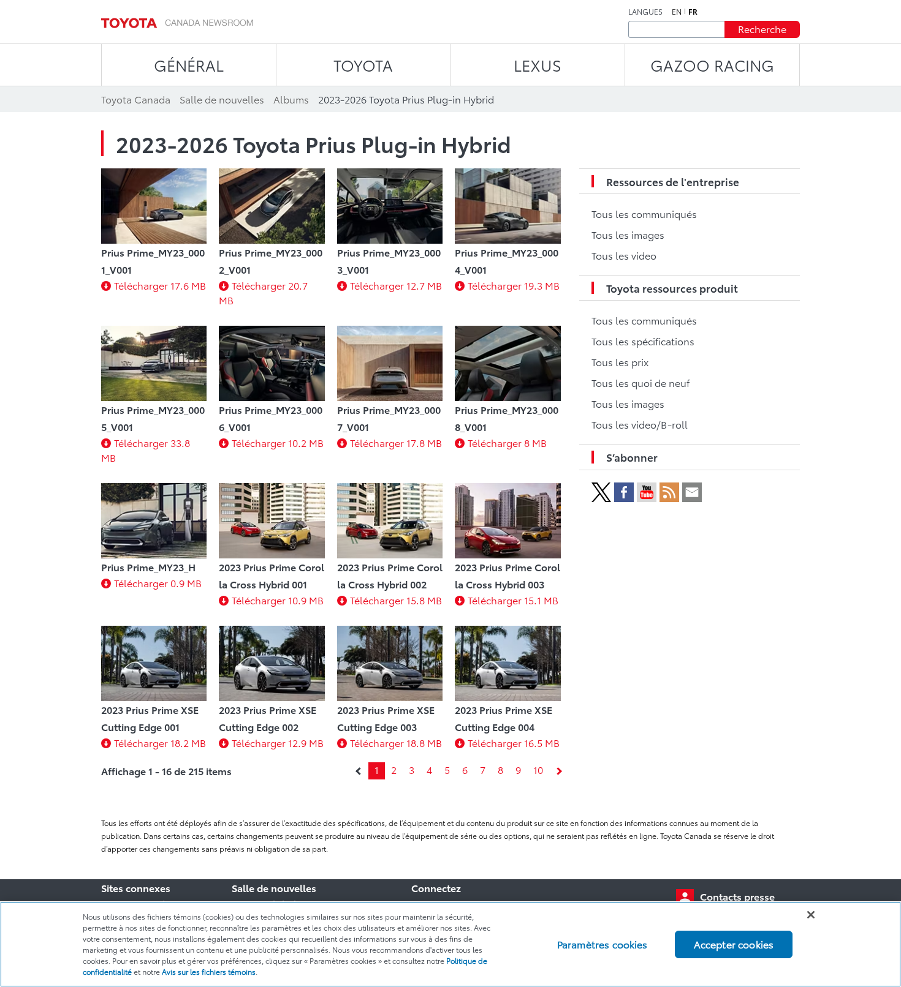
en (677, 12)
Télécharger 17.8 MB (396, 442)
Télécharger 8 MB (507, 442)
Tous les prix (619, 362)
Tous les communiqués (644, 213)
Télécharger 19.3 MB (514, 285)
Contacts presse (737, 896)
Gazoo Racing (712, 64)
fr (693, 12)
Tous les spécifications (642, 341)
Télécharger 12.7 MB (396, 285)
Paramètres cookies (602, 944)
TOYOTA (363, 64)
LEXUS (537, 64)
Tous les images (627, 234)
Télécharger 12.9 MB (278, 742)
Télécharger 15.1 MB (513, 600)
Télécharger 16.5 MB (514, 742)
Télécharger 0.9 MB (158, 583)
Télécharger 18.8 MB (396, 742)
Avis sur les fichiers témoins (209, 971)
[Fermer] (810, 914)
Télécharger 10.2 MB (278, 442)
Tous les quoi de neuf (640, 382)
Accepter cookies (734, 944)
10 (538, 769)
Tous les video (623, 255)
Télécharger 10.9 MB (278, 600)
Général (189, 64)
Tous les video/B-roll (639, 424)
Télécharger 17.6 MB (160, 285)
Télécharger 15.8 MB (396, 600)
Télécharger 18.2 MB (160, 742)
